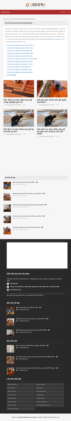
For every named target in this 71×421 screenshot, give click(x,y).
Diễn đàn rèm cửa (12, 384)
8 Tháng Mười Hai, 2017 (21, 218)
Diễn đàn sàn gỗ (40, 384)
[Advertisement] (17, 157)
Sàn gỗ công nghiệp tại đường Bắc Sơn (19, 67)
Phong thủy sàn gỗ (41, 391)
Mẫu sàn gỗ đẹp (12, 391)
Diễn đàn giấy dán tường (42, 405)
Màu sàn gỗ (39, 388)
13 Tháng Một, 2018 (23, 347)
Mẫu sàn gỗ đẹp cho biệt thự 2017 (24, 182)
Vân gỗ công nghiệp (41, 401)
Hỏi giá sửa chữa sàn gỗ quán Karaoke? (51, 101)
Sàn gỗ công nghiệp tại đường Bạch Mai (19, 69)
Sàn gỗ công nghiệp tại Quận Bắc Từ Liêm (20, 64)
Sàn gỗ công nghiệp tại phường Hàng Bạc (20, 56)
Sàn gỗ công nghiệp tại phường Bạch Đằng (20, 53)
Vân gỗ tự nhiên (12, 405)
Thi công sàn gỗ (12, 398)
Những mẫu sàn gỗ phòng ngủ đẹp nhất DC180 (28, 205)
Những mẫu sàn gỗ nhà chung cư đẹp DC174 (27, 193)
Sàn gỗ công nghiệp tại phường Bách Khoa (20, 48)
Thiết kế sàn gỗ (40, 398)
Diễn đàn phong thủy (13, 408)
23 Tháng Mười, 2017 (20, 184)
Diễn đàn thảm (11, 388)
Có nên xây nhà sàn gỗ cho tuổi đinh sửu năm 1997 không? (35, 368)
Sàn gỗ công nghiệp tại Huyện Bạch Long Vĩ (20, 45)
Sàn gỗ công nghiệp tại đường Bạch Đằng (20, 72)
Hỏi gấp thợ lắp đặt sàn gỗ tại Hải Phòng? (27, 227)
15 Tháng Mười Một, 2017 (22, 207)
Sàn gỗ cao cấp (12, 394)
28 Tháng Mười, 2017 (20, 195)
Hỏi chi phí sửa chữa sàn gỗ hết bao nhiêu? (27, 216)
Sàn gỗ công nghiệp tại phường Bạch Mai (19, 50)
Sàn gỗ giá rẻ (39, 394)
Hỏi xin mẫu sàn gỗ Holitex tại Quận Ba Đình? (31, 345)
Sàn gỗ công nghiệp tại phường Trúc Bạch (20, 61)
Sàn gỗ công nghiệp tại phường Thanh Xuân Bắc (22, 58)
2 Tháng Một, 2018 (23, 359)
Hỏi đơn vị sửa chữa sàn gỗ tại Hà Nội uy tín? (19, 130)
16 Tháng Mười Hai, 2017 (21, 229)
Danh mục (6, 12)
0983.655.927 (50, 39)
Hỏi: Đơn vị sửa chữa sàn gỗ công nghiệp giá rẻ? (18, 101)
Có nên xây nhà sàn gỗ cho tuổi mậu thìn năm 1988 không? (35, 356)
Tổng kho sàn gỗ (12, 401)
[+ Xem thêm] (11, 75)
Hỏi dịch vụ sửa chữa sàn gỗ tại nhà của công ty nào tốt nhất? (51, 131)
